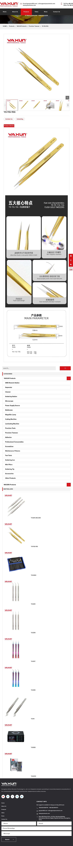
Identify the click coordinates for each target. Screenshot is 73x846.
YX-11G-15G (45, 26)
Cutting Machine (10, 419)
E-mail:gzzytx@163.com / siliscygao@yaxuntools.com (39, 3)
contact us (56, 11)
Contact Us (8, 119)
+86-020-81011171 (53, 807)
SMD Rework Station (12, 383)
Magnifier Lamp (10, 414)
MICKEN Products (10, 484)
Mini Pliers (8, 464)
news (45, 11)
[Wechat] (71, 264)
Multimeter (9, 410)
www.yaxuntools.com (29, 5)
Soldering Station (11, 396)
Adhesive (8, 437)
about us (15, 11)
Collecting (20, 119)
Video (2, 812)
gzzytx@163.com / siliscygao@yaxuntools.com (50, 810)
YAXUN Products (21, 26)
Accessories (9, 473)
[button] (68, 105)
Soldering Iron (10, 460)
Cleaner (8, 392)
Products (26, 11)
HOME (5, 26)
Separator (8, 387)
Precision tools (10, 428)
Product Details (9, 125)
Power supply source (12, 405)
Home (4, 11)
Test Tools (8, 455)
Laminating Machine (12, 424)
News (2, 816)
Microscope (9, 401)
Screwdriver (9, 446)
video (36, 11)
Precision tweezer (34, 26)
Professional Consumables (14, 442)
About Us (3, 806)
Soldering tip (9, 469)
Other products (10, 478)
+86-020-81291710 (43, 807)
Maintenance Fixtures (12, 451)
